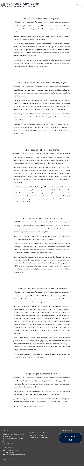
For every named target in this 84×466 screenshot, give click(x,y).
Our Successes (29, 22)
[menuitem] (76, 5)
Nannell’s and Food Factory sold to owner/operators (42, 288)
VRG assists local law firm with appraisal (42, 18)
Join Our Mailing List (70, 436)
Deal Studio (45, 437)
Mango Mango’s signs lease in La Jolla (42, 373)
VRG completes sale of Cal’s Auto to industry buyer (42, 82)
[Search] (76, 5)
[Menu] (81, 5)
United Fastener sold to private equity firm (42, 218)
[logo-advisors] (19, 5)
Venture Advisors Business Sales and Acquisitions (54, 22)
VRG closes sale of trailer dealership (42, 150)
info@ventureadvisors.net (16, 455)
